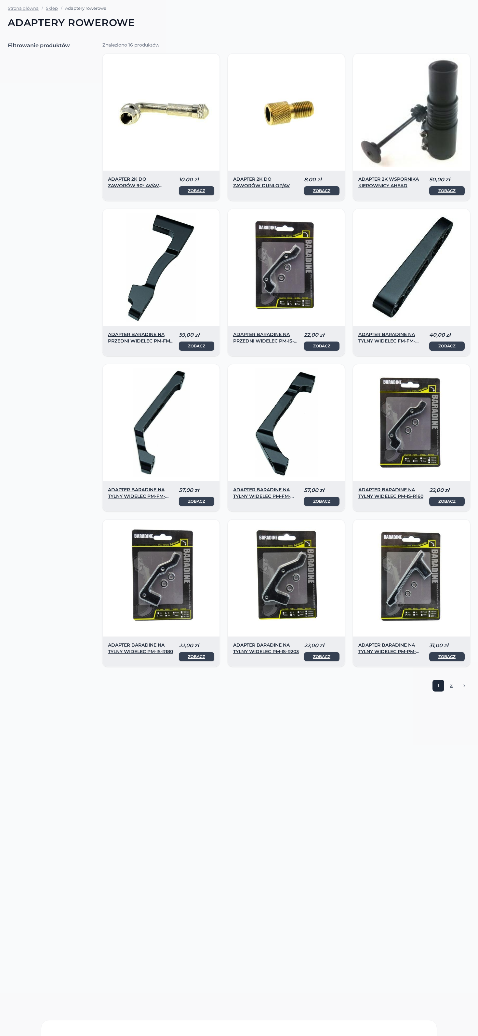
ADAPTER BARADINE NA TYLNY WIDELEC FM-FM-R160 (386, 340)
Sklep (52, 8)
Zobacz (196, 190)
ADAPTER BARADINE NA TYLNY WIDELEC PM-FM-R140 (136, 496)
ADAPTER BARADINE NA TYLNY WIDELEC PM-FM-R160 (261, 496)
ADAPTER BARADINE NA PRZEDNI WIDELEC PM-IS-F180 (263, 340)
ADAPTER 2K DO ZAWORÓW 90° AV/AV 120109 (133, 185)
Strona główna (23, 8)
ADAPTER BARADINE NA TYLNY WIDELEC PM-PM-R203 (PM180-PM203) (387, 651)
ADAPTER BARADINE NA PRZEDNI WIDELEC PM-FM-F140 (140, 340)
